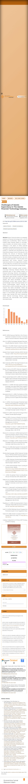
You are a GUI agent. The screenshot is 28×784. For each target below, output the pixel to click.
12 (14, 769)
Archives (10, 198)
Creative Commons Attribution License (14, 625)
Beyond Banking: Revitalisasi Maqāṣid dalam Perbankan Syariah (15, 716)
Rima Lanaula (24, 215)
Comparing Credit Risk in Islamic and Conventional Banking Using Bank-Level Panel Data (14, 743)
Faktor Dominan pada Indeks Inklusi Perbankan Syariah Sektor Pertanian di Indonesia (15, 730)
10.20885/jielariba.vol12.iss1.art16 (9, 674)
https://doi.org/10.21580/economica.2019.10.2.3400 (16, 221)
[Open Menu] (2, 93)
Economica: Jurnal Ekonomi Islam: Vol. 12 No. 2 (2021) (14, 725)
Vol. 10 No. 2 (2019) (19, 198)
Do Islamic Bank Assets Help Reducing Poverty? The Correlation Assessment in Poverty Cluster (14, 735)
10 (11, 769)
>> (20, 769)
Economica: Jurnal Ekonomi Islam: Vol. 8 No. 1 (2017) (14, 732)
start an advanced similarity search (16, 772)
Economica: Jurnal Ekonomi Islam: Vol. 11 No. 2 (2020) (14, 745)
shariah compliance (18, 226)
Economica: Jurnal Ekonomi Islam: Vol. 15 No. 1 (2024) (14, 713)
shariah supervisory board (9, 228)
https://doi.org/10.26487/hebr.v (17, 506)
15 (17, 769)
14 (16, 769)
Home (3, 198)
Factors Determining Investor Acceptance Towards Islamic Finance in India (14, 723)
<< (1, 769)
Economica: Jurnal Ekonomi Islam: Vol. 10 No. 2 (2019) (14, 737)
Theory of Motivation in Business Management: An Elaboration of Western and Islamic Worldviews (14, 751)
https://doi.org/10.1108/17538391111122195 (15, 423)
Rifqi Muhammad (10, 215)
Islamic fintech (7, 226)
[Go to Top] (24, 779)
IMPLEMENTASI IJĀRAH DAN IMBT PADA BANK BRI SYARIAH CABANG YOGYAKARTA (15, 763)
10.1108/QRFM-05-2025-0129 (9, 692)
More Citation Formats (8, 589)
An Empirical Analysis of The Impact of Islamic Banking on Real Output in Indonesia (15, 704)
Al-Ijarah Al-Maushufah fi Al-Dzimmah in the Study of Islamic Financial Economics (15, 757)
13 (15, 769)
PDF (14, 546)
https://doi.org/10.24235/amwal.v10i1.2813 (15, 405)
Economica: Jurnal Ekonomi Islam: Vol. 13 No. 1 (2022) (14, 754)
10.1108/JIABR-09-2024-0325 (9, 682)
